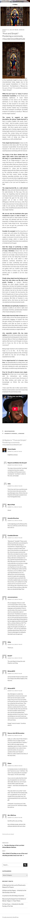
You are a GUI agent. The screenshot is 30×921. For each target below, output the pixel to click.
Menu (15, 4)
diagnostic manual (11, 433)
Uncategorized (10, 431)
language (21, 433)
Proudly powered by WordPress (10, 917)
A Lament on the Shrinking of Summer (13, 895)
